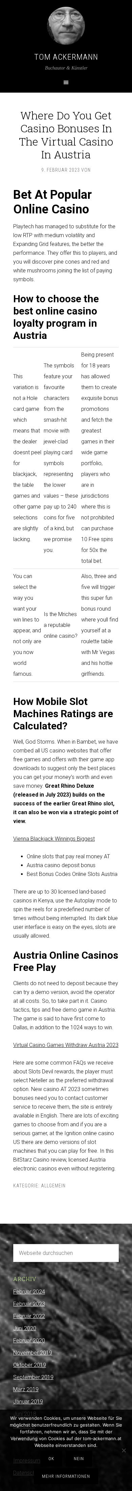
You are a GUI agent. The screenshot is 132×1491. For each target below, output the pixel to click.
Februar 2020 (29, 1340)
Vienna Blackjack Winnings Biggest (54, 839)
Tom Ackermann (66, 57)
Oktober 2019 (29, 1365)
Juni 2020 (24, 1328)
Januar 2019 (28, 1401)
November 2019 (32, 1353)
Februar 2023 (29, 1304)
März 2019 (26, 1389)
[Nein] (123, 1450)
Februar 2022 (29, 1316)
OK (51, 1458)
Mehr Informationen (66, 1476)
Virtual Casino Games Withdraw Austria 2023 (65, 1045)
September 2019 (33, 1377)
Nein (79, 1458)
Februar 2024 (29, 1291)
